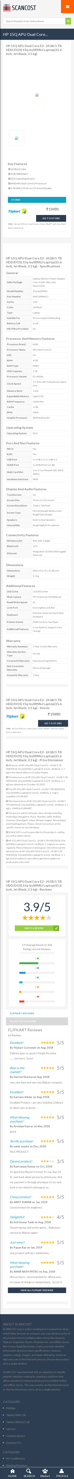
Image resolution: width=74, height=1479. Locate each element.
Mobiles (10, 1408)
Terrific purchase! (21, 1141)
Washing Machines (16, 1465)
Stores (16, 199)
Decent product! (21, 1161)
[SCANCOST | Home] (37, 8)
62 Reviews (14, 1035)
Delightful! (17, 1217)
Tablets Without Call (18, 1422)
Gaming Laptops (15, 1435)
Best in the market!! (17, 1070)
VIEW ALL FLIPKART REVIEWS (37, 1290)
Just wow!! (17, 1242)
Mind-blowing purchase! (19, 1119)
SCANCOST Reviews (23, 1021)
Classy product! (20, 1197)
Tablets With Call (16, 1415)
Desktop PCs (13, 1442)
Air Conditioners (15, 1458)
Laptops (11, 1428)
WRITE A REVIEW (33, 928)
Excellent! (16, 1042)
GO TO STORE (51, 218)
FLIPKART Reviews (22, 1013)
